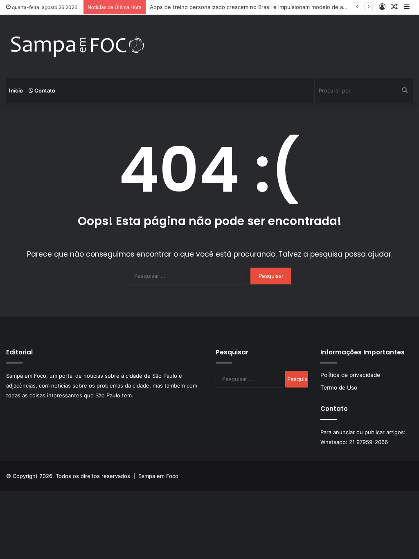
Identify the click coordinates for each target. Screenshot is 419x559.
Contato (44, 90)
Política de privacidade (350, 375)
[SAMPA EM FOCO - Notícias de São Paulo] (77, 46)
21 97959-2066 (368, 442)
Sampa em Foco (158, 476)
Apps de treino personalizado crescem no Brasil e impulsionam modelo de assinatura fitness (267, 7)
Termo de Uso (338, 387)
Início (16, 90)
